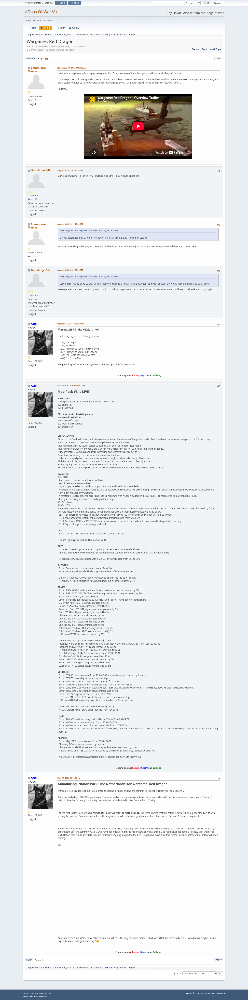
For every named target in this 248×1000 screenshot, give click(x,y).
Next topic (215, 49)
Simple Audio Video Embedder (35, 997)
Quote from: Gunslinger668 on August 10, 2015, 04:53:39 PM (90, 276)
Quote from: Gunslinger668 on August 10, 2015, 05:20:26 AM (90, 230)
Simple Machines (45, 993)
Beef (107, 34)
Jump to (177, 973)
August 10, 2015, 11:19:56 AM (70, 224)
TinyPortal (188, 993)
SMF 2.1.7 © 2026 (30, 993)
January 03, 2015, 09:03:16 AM (73, 68)
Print (219, 58)
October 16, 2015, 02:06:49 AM (70, 323)
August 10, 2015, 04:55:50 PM (70, 270)
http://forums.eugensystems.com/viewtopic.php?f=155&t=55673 (102, 364)
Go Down (30, 58)
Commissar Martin (37, 69)
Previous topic (200, 49)
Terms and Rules (208, 993)
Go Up (29, 960)
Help (197, 993)
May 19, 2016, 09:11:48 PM (68, 778)
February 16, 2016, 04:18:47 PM (71, 385)
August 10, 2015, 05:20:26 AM (70, 170)
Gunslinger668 (40, 170)
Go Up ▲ (221, 993)
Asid (34, 324)
